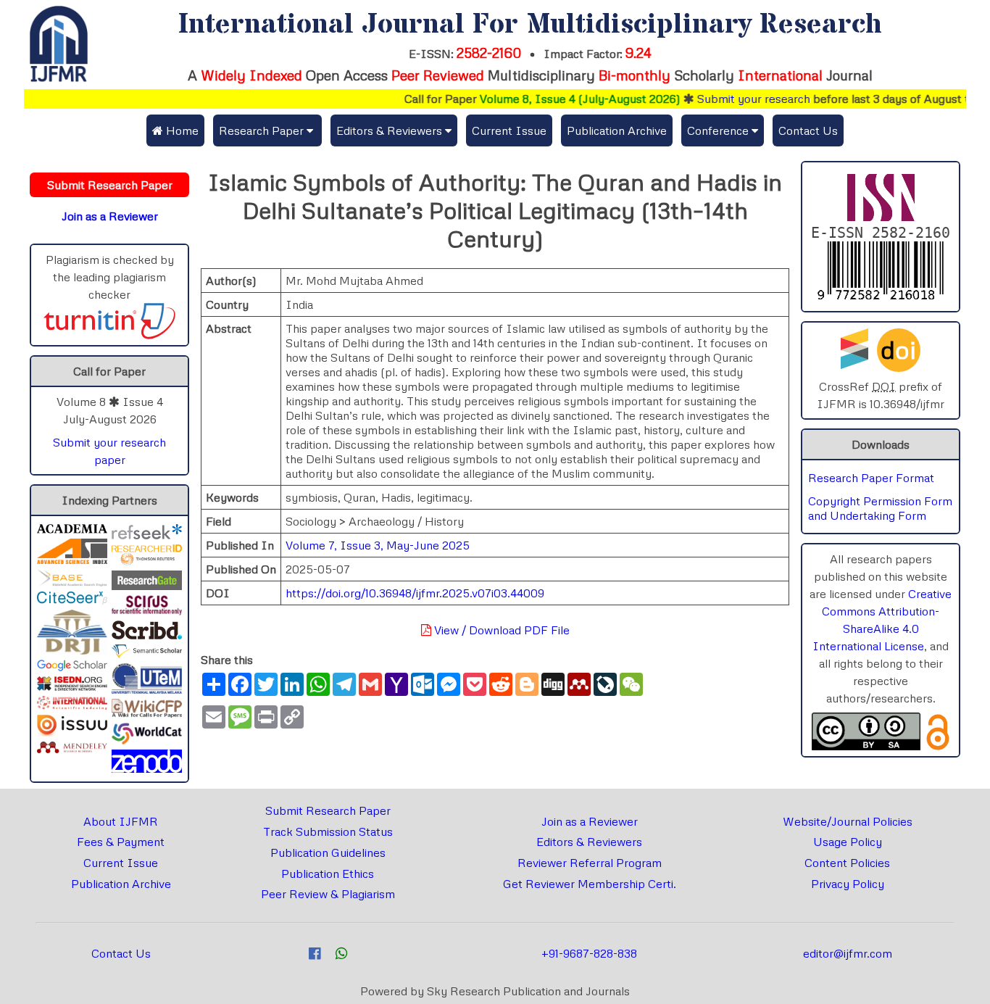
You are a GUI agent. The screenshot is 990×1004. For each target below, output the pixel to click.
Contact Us (808, 130)
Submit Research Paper (328, 810)
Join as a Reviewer (589, 821)
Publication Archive (617, 130)
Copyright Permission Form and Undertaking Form (880, 508)
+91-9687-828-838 (589, 953)
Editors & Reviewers (589, 841)
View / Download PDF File (500, 630)
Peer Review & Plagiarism (328, 894)
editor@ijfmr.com (847, 953)
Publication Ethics (327, 873)
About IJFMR (120, 821)
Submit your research (738, 98)
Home (181, 130)
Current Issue (509, 130)
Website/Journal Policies (847, 821)
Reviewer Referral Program (589, 862)
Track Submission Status (328, 831)
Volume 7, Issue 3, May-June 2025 (378, 545)
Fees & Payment (121, 841)
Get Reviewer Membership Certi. (589, 883)
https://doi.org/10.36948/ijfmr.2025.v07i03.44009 (415, 593)
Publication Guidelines (328, 852)
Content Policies (847, 862)
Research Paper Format (871, 477)
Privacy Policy (847, 883)
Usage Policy (847, 841)
